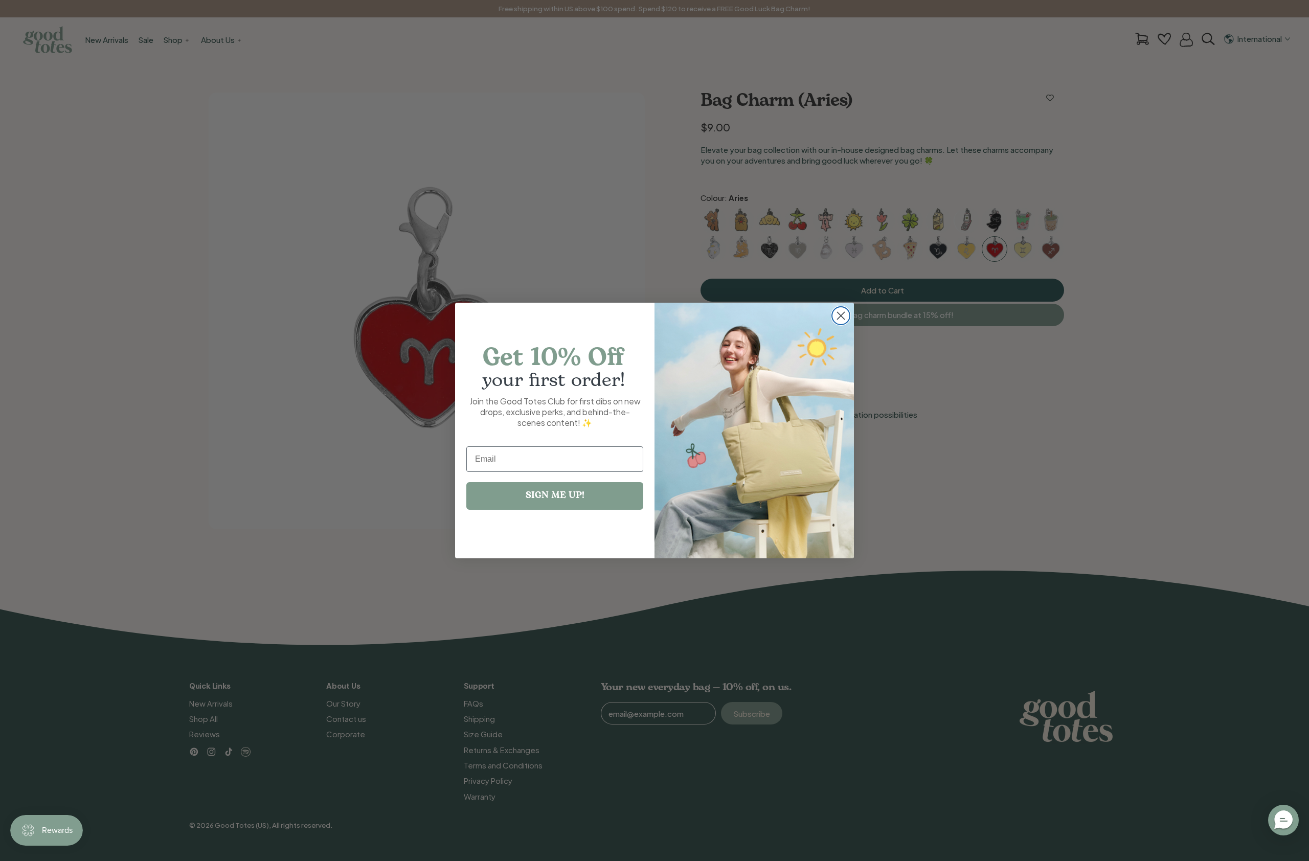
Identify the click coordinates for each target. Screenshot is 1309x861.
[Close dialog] (841, 316)
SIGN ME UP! (555, 496)
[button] (1283, 820)
